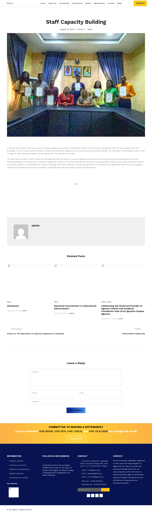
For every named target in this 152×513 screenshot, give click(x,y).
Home (43, 3)
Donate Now (76, 439)
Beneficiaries (99, 3)
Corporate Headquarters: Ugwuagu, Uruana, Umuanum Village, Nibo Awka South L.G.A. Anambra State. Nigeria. (94, 463)
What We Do (77, 3)
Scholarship (64, 3)
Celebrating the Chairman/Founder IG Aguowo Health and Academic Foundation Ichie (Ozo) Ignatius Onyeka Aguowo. (122, 310)
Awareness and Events (17, 465)
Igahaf (15, 509)
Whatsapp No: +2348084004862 (93, 484)
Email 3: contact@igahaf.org (92, 477)
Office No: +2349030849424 (92, 481)
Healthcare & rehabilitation (19, 469)
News (119, 3)
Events (103, 302)
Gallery (88, 3)
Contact (111, 3)
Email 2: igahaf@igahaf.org (91, 473)
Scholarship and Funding (18, 477)
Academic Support (16, 461)
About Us (52, 3)
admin (81, 29)
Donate (140, 3)
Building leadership (16, 473)
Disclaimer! (13, 306)
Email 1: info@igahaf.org (90, 470)
